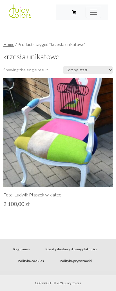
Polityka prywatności (76, 261)
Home (8, 44)
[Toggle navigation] (93, 12)
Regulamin (21, 249)
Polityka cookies (31, 261)
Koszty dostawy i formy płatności (71, 249)
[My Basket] (74, 12)
